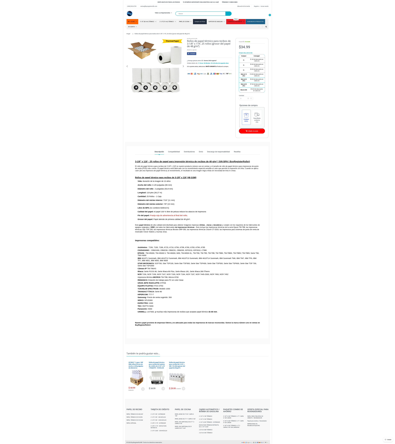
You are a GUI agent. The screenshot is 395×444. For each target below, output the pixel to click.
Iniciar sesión (264, 6)
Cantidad (241, 95)
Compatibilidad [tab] (174, 152)
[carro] (267, 13)
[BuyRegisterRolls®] (130, 13)
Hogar (128, 33)
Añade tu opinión (192, 50)
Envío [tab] (201, 152)
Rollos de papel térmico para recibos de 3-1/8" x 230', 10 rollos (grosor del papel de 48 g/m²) (177, 365)
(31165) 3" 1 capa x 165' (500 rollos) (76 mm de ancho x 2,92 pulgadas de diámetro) (136, 365)
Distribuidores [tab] (189, 152)
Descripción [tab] (159, 152)
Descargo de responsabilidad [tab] (218, 152)
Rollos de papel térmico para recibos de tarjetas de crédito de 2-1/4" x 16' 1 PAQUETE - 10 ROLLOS (157, 365)
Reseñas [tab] (237, 152)
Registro (256, 6)
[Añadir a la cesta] (143, 389)
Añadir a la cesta (253, 131)
